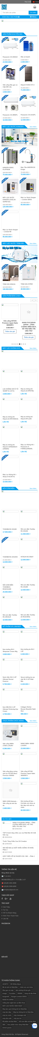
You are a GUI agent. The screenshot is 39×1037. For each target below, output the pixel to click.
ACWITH (5, 984)
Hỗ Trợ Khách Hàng (9, 913)
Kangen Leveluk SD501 (19, 996)
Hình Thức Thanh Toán (10, 916)
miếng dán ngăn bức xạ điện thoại (13, 1003)
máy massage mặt (20, 1015)
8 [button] (25, 344)
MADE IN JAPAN (7, 999)
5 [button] (19, 344)
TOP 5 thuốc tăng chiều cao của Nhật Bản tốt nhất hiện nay (19, 834)
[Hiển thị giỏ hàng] (35, 7)
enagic (4, 993)
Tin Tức (5, 910)
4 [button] (17, 344)
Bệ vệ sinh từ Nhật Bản (10, 987)
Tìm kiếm (33, 12)
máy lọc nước (6, 1015)
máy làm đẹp (6, 1012)
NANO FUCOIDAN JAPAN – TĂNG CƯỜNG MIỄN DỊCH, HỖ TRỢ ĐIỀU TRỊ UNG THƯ (28, 327)
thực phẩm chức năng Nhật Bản (17, 1024)
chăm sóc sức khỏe (26, 987)
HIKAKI (20, 993)
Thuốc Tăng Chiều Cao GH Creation (15, 841)
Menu (34, 17)
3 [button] (16, 344)
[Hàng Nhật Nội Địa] (4, 7)
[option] (10, 318)
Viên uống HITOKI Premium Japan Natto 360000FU (10, 323)
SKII (3, 1024)
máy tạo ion (17, 1018)
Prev (4, 25)
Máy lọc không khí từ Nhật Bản (23, 1012)
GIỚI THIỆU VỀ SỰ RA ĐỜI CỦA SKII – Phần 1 (19, 856)
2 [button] (14, 344)
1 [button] (12, 344)
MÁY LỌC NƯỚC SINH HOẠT (12, 1006)
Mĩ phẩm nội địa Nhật (9, 1021)
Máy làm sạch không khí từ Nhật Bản (14, 1009)
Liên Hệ (5, 918)
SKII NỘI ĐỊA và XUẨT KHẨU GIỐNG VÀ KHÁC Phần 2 (18, 848)
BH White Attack (16, 984)
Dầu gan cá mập (7, 990)
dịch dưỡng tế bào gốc (23, 990)
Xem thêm (33, 127)
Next (34, 25)
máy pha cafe (6, 1018)
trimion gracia (6, 1027)
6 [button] (21, 344)
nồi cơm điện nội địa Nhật (27, 1021)
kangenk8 (5, 996)
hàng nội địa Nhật (30, 993)
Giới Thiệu (6, 907)
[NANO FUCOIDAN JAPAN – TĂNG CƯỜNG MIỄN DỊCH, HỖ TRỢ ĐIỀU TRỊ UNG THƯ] (7, 825)
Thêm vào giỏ (10, 331)
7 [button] (23, 344)
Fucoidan (12, 993)
